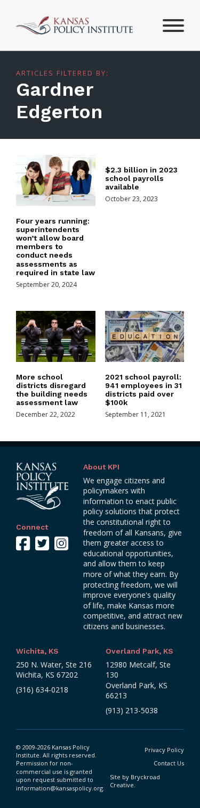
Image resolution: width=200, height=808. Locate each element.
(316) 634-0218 (42, 690)
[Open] (173, 25)
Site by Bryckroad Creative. (135, 781)
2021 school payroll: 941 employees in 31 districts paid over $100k (143, 390)
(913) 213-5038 (132, 710)
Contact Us (169, 763)
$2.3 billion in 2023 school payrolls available (141, 178)
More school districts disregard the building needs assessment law (51, 390)
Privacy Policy (164, 750)
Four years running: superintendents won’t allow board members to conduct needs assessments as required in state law (55, 247)
